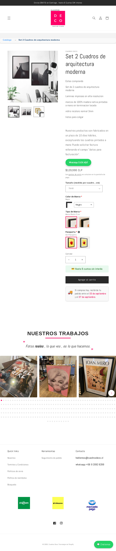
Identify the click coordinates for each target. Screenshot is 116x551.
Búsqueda (11, 484)
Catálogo (7, 40)
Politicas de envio (15, 471)
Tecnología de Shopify (66, 544)
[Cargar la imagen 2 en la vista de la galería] (26, 111)
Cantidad (68, 254)
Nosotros (11, 458)
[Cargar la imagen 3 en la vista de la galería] (38, 111)
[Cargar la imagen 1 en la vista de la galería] (13, 111)
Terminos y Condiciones (18, 464)
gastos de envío (75, 174)
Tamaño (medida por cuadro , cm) (82, 183)
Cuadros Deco (53, 544)
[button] (9, 18)
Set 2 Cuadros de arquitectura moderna (39, 40)
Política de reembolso (17, 478)
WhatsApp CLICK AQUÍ (78, 162)
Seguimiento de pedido (52, 458)
